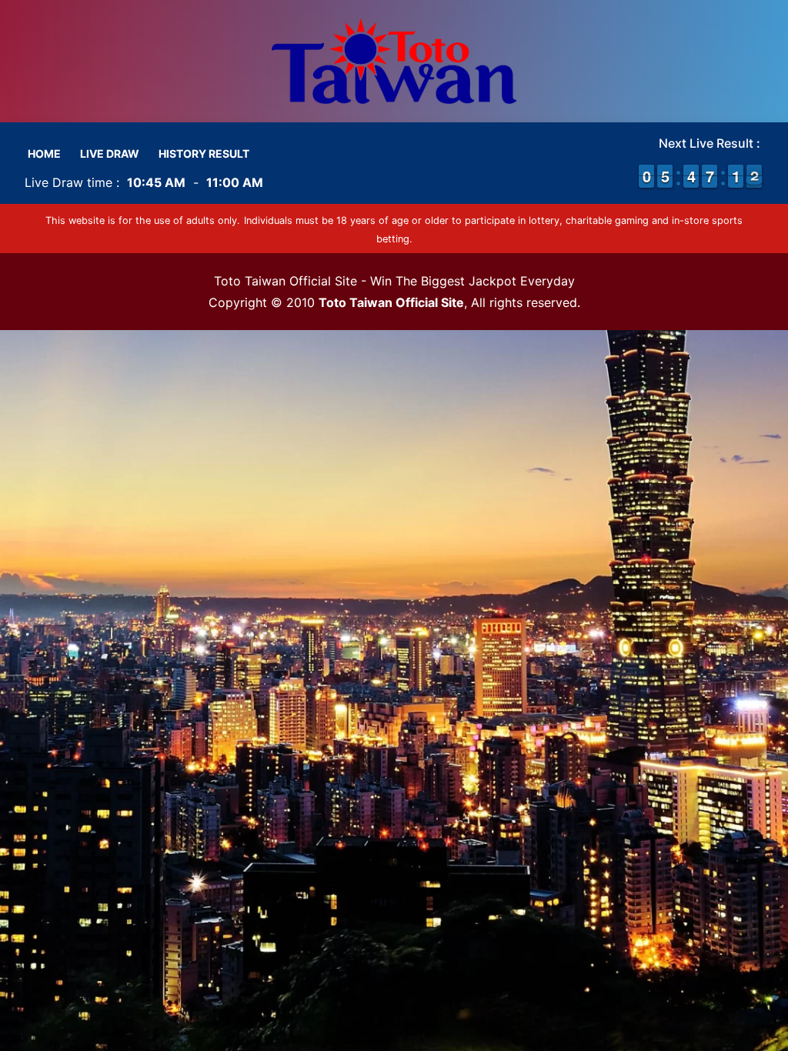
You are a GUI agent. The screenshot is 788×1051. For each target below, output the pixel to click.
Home (44, 153)
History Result (204, 153)
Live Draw (109, 153)
